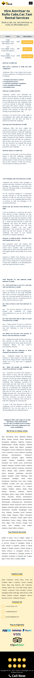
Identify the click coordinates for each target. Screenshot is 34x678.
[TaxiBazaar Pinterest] (10, 666)
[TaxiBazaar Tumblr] (19, 666)
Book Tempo (27, 56)
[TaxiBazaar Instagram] (14, 660)
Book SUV (27, 49)
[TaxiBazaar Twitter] (24, 660)
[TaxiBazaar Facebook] (10, 660)
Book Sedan (27, 42)
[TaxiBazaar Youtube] (14, 666)
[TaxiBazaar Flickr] (24, 666)
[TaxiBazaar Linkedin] (19, 660)
